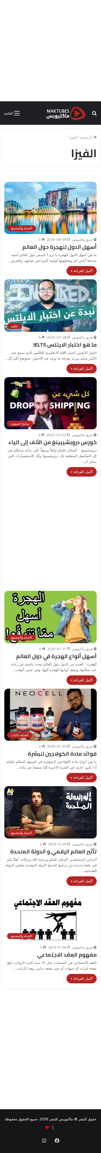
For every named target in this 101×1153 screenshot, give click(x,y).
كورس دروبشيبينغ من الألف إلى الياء (52, 442)
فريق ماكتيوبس (82, 239)
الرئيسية (86, 137)
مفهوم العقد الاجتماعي (67, 955)
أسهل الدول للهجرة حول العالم (59, 247)
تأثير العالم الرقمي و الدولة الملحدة (53, 851)
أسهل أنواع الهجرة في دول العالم (56, 656)
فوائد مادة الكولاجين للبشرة (62, 754)
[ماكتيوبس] (66, 113)
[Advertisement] (50, 50)
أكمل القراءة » (82, 271)
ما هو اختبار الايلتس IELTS (65, 345)
